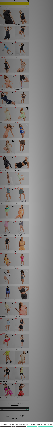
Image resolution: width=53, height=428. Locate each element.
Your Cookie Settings (13, 426)
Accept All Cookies (39, 426)
